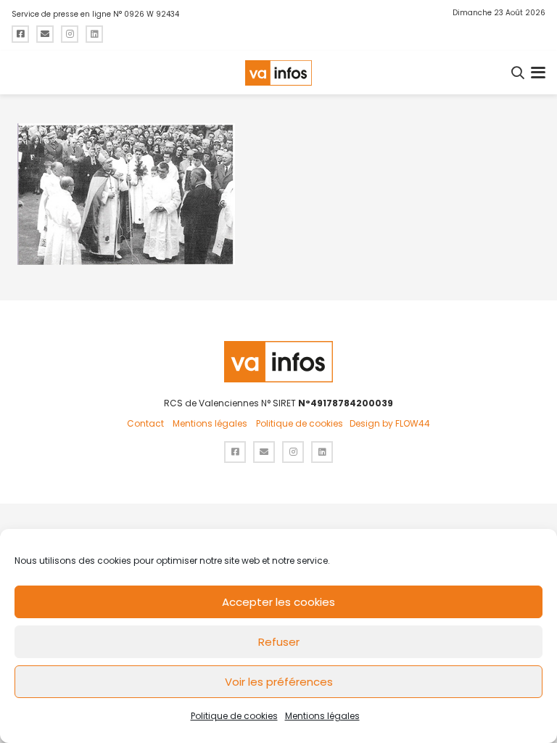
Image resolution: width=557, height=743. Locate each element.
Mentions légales (322, 716)
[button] (518, 72)
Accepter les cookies (278, 601)
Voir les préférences (279, 681)
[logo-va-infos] (278, 73)
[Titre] (20, 34)
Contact (145, 423)
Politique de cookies (234, 716)
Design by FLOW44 (390, 423)
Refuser (279, 641)
